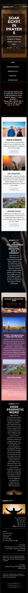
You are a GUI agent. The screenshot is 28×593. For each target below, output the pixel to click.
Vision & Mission (7, 533)
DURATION (12, 75)
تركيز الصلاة (22, 522)
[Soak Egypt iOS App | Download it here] (9, 48)
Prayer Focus (6, 535)
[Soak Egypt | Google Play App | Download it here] (18, 48)
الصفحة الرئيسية (21, 517)
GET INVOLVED (13, 80)
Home (4, 531)
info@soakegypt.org (13, 585)
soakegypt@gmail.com (14, 587)
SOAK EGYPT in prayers (14, 25)
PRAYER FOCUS (13, 71)
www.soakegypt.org (13, 583)
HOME (13, 62)
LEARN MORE (14, 152)
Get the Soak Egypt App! (9, 540)
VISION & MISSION (13, 67)
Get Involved (6, 538)
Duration (5, 536)
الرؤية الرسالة (21, 520)
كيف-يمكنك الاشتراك (20, 526)
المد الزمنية (22, 524)
